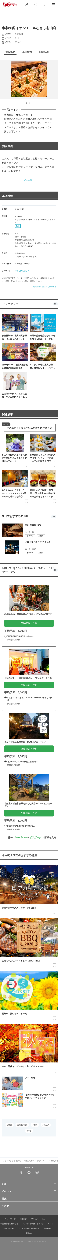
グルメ (46, 1124)
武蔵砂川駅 (22, 1124)
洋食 (29, 1130)
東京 (35, 1124)
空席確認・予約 (29, 623)
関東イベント (42, 1160)
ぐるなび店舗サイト (23, 270)
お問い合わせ (8, 1228)
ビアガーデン (36, 837)
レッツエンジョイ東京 (12, 1160)
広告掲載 (47, 1228)
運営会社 (29, 1233)
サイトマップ (10, 1218)
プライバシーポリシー (40, 1218)
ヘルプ (50, 1223)
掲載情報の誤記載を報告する (44, 286)
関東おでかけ (29, 1160)
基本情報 (7, 196)
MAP (17, 226)
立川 (10, 1124)
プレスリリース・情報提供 (28, 1228)
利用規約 (23, 1218)
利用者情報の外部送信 (9, 1223)
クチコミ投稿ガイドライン (33, 1223)
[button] (26, 103)
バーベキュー (20, 837)
